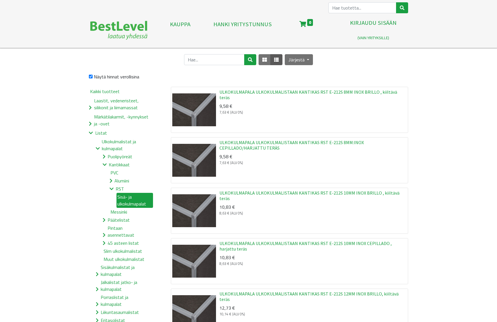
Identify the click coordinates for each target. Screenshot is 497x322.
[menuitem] (180, 31)
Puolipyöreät (120, 156)
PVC (114, 172)
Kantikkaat (119, 164)
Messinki (118, 211)
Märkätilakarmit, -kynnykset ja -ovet (121, 120)
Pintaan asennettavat (121, 231)
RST (120, 188)
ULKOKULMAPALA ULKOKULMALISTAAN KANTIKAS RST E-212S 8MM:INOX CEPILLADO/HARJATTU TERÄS (291, 145)
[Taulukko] (265, 59)
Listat (101, 132)
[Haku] (402, 7)
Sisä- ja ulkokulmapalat (131, 200)
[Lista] (276, 59)
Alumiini (121, 180)
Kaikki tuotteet (105, 91)
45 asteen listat (123, 243)
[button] (299, 59)
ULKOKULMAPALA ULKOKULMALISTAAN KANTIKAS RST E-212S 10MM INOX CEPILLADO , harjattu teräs (305, 246)
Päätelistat (119, 219)
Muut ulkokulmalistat (124, 259)
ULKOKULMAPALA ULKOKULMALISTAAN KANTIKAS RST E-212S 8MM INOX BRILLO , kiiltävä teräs (308, 94)
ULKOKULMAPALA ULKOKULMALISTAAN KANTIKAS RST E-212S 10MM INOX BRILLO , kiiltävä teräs (309, 195)
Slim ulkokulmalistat (123, 251)
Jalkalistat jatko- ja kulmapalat (119, 286)
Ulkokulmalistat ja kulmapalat (119, 145)
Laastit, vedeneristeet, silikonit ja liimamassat (116, 104)
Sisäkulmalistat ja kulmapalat (118, 271)
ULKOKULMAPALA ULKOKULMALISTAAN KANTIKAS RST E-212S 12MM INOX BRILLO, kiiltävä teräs (309, 296)
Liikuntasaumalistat (120, 312)
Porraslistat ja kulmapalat (114, 301)
